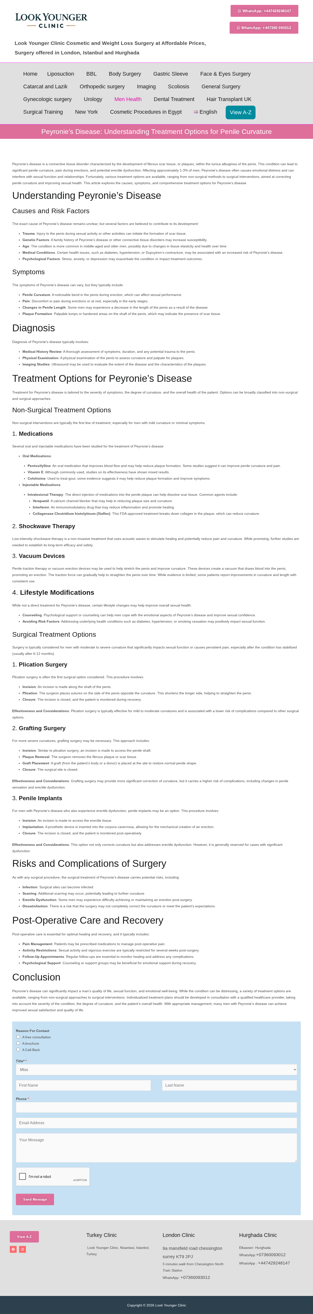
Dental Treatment (174, 99)
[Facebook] (13, 1249)
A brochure (30, 1043)
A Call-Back (31, 1050)
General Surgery (220, 86)
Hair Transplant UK (229, 99)
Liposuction (60, 74)
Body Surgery (125, 74)
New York (86, 112)
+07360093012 (195, 1277)
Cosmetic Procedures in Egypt (146, 112)
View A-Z (240, 112)
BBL (91, 74)
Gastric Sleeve (170, 74)
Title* (21, 1061)
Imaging (146, 86)
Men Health (128, 99)
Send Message (35, 1199)
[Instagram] (22, 1249)
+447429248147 (274, 1263)
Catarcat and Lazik (45, 86)
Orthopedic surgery (102, 86)
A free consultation (36, 1037)
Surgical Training (43, 112)
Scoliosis (178, 86)
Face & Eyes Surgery (225, 74)
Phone (22, 1099)
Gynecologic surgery (47, 99)
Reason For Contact (32, 1031)
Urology (93, 99)
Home (30, 74)
